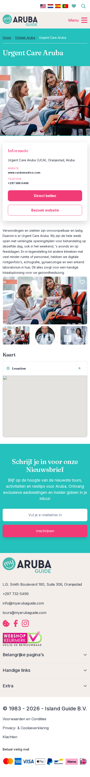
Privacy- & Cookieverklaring (26, 728)
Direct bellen (45, 196)
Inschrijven (45, 531)
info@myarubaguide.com (23, 603)
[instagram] (25, 623)
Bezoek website (45, 210)
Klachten (10, 737)
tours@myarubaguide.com (24, 612)
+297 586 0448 (18, 183)
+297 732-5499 (16, 594)
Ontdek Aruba (25, 37)
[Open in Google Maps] (79, 368)
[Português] (65, 6)
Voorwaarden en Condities (24, 719)
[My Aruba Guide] (20, 20)
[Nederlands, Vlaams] (50, 6)
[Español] (58, 6)
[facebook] (15, 623)
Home (7, 37)
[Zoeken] (83, 6)
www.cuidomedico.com (24, 172)
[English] (43, 6)
